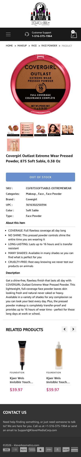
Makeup (31, 194)
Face (41, 194)
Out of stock (41, 177)
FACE (34, 45)
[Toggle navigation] (8, 34)
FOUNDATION (17, 372)
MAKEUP (22, 45)
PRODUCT (67, 45)
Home (9, 45)
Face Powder (54, 194)
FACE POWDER (49, 45)
